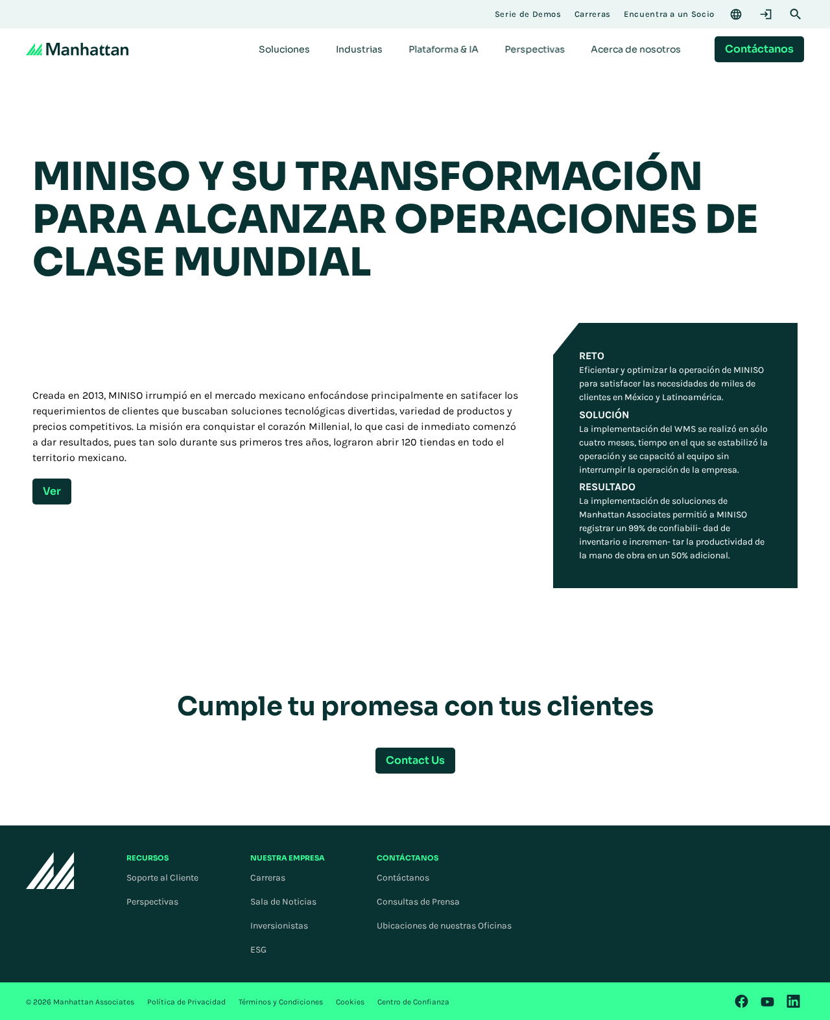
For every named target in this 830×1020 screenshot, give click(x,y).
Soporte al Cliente (162, 877)
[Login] (765, 14)
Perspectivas (152, 901)
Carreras (267, 877)
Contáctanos (403, 877)
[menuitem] (284, 49)
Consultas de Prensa (418, 901)
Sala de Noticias (283, 901)
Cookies (350, 1001)
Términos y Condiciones (281, 1001)
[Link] (741, 1001)
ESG (258, 949)
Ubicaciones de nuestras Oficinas (444, 925)
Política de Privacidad (186, 1001)
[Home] (77, 49)
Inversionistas (279, 925)
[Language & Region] (736, 14)
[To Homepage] (50, 870)
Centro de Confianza (413, 1001)
